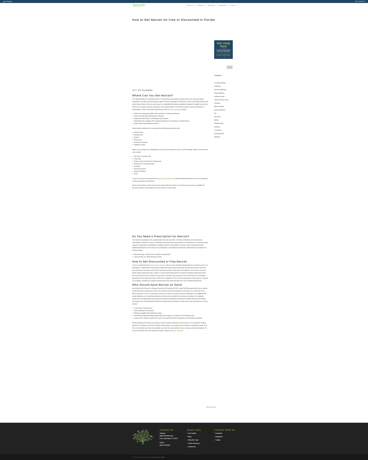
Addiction (217, 86)
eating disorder (219, 96)
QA (215, 113)
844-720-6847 (211, 407)
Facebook (218, 433)
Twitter (217, 440)
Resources (211, 5)
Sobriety (217, 127)
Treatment (200, 5)
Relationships (218, 123)
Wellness (217, 137)
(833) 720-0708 (177, 331)
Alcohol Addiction (220, 90)
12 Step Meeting (219, 83)
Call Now (174, 412)
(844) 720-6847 (165, 445)
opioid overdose (175, 109)
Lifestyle (217, 103)
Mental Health (219, 106)
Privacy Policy (156, 457)
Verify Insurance (360, 1)
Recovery (217, 117)
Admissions (222, 5)
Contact (233, 5)
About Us (190, 5)
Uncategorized (219, 133)
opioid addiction (219, 110)
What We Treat (193, 440)
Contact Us (190, 412)
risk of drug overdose (158, 265)
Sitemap (163, 457)
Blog (189, 437)
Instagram (219, 437)
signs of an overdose (164, 178)
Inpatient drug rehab (221, 100)
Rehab (216, 120)
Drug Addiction (147, 90)
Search (230, 67)
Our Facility (192, 433)
